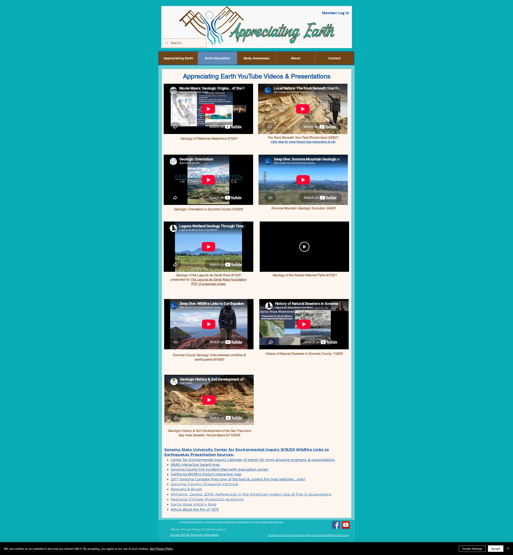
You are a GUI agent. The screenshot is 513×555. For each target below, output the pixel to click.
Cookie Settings (472, 549)
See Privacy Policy (161, 549)
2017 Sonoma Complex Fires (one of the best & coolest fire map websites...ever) (238, 479)
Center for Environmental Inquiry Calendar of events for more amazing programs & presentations (253, 459)
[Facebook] (336, 525)
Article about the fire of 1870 (195, 509)
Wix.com (278, 522)
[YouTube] (346, 525)
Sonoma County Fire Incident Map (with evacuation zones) (219, 469)
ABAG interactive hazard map (195, 464)
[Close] (508, 548)
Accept (495, 549)
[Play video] (304, 247)
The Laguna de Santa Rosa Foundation (218, 279)
